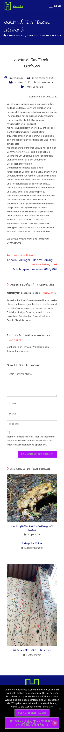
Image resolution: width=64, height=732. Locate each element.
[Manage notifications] (55, 723)
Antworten (49, 293)
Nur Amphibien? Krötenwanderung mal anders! (32, 528)
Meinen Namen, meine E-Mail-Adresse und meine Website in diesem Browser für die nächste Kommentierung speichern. (31, 440)
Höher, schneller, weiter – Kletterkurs (32, 650)
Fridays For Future (32, 543)
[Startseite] (4, 35)
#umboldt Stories (39, 82)
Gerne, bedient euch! (32, 713)
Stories (18, 82)
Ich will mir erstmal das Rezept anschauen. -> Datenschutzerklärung (32, 723)
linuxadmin (16, 78)
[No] (59, 708)
